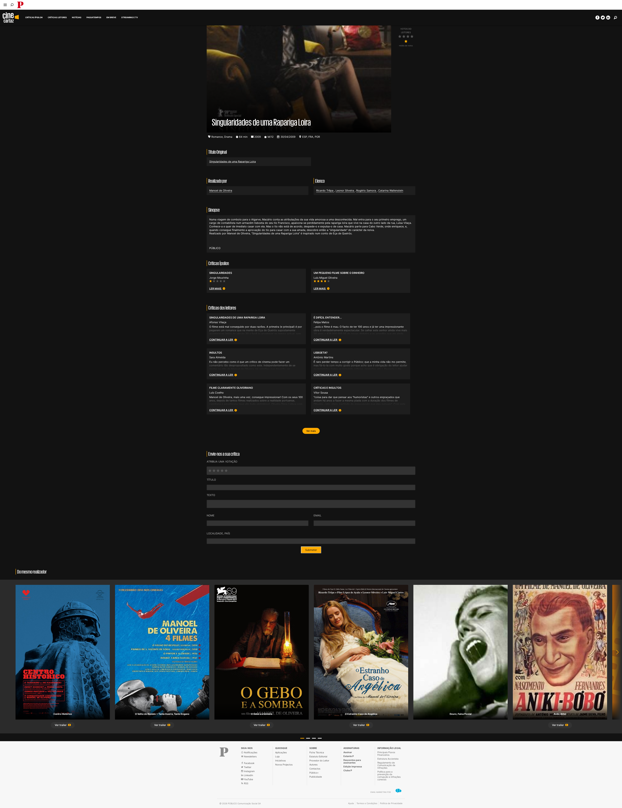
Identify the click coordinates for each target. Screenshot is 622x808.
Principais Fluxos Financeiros (386, 753)
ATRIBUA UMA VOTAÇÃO (222, 461)
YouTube (248, 779)
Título (211, 479)
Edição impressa (352, 766)
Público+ (314, 772)
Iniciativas (280, 760)
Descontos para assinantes (352, 761)
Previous (6, 656)
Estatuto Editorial (318, 756)
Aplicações (281, 752)
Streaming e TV (129, 17)
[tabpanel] (62, 656)
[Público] (224, 752)
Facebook (248, 763)
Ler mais (215, 288)
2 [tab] (308, 738)
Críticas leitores (57, 17)
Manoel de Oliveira (220, 190)
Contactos (314, 768)
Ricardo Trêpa (325, 190)
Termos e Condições (367, 803)
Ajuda (351, 803)
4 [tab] (320, 738)
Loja (277, 756)
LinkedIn (248, 775)
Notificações (250, 752)
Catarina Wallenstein (390, 190)
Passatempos (93, 17)
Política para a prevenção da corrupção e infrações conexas (389, 775)
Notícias (76, 17)
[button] (63, 725)
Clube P (347, 770)
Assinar (347, 752)
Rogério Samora (366, 190)
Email (317, 515)
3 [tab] (314, 738)
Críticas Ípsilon (34, 17)
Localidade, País (218, 533)
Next (615, 656)
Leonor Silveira (345, 190)
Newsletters (250, 756)
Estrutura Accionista (387, 758)
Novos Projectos (284, 764)
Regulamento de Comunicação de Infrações (386, 765)
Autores (313, 764)
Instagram (249, 771)
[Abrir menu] (5, 4)
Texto (211, 495)
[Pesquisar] (12, 4)
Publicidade (315, 776)
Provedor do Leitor (319, 760)
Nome (210, 515)
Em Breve (111, 17)
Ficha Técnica (316, 752)
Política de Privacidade (391, 803)
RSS (245, 783)
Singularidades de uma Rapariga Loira (232, 161)
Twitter (247, 767)
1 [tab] (302, 738)
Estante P (348, 756)
